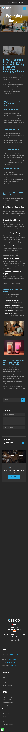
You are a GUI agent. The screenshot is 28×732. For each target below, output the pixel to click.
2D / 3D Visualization (10, 427)
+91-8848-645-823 (11, 659)
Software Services (7, 699)
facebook (8, 2)
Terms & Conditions (8, 685)
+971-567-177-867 (13, 654)
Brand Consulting (9, 414)
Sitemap (5, 727)
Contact (5, 682)
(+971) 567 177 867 (14, 467)
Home (7, 24)
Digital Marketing (7, 696)
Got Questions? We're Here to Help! (12, 520)
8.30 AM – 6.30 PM (13, 665)
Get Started (13, 476)
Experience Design (8, 702)
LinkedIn (21, 2)
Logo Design (8, 419)
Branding (11, 24)
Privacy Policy (6, 688)
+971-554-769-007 (11, 662)
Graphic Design (9, 423)
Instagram (14, 2)
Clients (5, 721)
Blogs (4, 716)
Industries (5, 719)
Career (5, 680)
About (4, 677)
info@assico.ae (8, 657)
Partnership (6, 713)
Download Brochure (8, 724)
